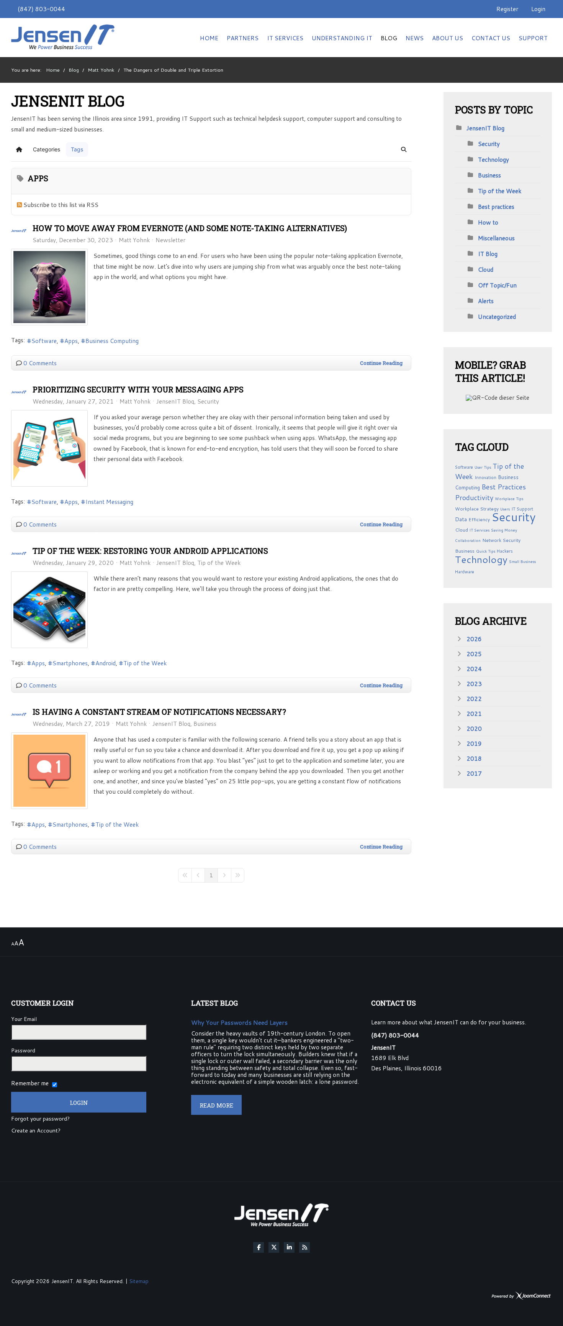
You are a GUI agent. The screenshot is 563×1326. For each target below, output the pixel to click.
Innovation (485, 477)
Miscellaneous (496, 238)
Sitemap (139, 1281)
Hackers (505, 551)
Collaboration (468, 540)
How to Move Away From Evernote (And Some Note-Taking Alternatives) (190, 228)
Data (461, 519)
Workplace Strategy (477, 508)
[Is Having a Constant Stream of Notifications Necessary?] (49, 770)
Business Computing (112, 340)
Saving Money (504, 530)
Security (208, 401)
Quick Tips (485, 551)
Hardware (464, 572)
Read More (216, 1105)
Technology (493, 159)
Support (533, 38)
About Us (447, 38)
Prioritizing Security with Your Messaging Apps (138, 389)
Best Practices (503, 487)
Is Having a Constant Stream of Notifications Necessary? (159, 712)
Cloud (485, 269)
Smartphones (70, 663)
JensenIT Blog (175, 401)
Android (105, 663)
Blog (389, 38)
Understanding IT (342, 38)
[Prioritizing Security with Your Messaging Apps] (49, 448)
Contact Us (490, 38)
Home (209, 38)
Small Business (522, 561)
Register (507, 9)
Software (44, 340)
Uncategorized (497, 316)
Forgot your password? (40, 1119)
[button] (403, 149)
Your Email (24, 1019)
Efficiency (479, 519)
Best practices (496, 206)
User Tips (483, 467)
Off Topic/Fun (497, 285)
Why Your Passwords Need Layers (239, 1022)
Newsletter (170, 240)
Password (23, 1050)
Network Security (501, 540)
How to (488, 222)
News (415, 38)
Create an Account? (36, 1130)
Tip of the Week (219, 563)
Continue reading (381, 362)
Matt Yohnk (134, 240)
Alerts (486, 301)
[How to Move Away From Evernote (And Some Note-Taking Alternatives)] (49, 287)
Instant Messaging (109, 501)
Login (538, 9)
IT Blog (488, 253)
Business (204, 723)
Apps (71, 340)
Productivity (474, 497)
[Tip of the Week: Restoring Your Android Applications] (49, 609)
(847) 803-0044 (41, 9)
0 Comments (40, 363)
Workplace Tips (509, 498)
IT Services (285, 38)
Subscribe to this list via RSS (60, 204)
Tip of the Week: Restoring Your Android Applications (150, 551)
